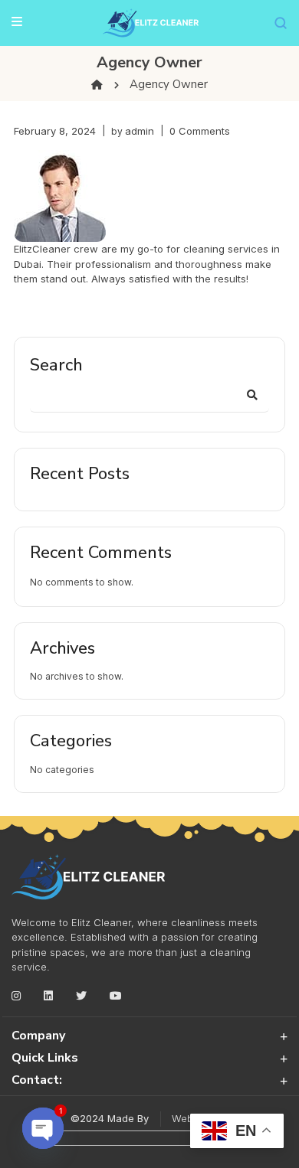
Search (56, 365)
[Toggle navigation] (17, 21)
